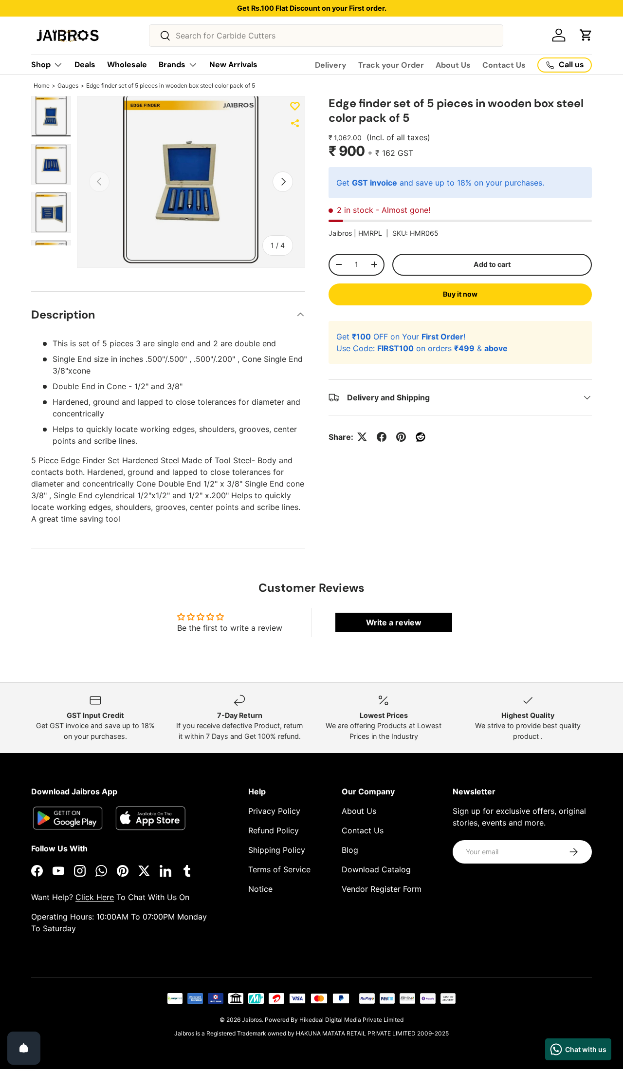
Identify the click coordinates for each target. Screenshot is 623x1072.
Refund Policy (273, 830)
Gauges (67, 85)
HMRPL (370, 233)
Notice (260, 889)
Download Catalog (376, 869)
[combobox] (326, 35)
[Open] (23, 1048)
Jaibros (252, 1019)
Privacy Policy (274, 811)
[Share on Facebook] (381, 437)
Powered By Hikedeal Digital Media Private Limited (334, 1019)
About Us (453, 65)
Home (42, 85)
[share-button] (295, 123)
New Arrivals (233, 64)
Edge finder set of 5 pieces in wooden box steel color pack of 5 (170, 85)
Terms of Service (279, 869)
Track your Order (391, 65)
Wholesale (127, 64)
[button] (586, 35)
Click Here (94, 897)
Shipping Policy (276, 850)
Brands (172, 64)
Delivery (331, 65)
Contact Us (504, 65)
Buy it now (460, 294)
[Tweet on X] (362, 437)
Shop (41, 64)
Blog (350, 850)
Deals (84, 64)
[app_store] (67, 818)
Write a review (393, 622)
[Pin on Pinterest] (401, 437)
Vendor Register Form (381, 889)
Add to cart (492, 264)
